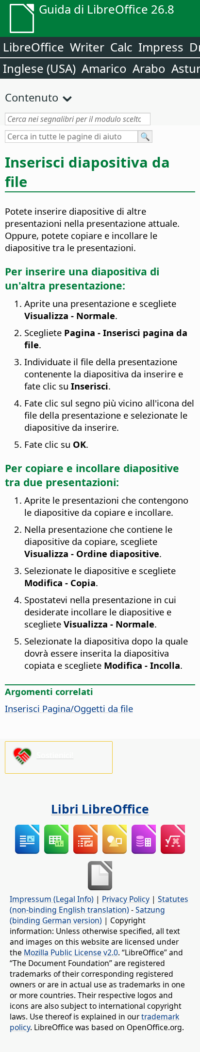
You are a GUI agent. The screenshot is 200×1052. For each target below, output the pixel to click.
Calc (121, 47)
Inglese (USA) (39, 68)
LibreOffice (33, 47)
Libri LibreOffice (100, 808)
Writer (87, 47)
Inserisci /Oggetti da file (69, 708)
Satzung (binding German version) (87, 915)
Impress (160, 47)
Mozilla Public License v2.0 (71, 952)
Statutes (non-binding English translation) (99, 904)
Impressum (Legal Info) (52, 899)
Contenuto (31, 97)
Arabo (149, 68)
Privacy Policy (126, 899)
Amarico (104, 68)
